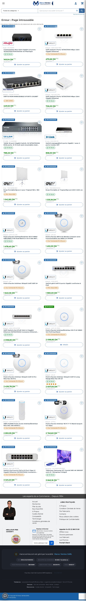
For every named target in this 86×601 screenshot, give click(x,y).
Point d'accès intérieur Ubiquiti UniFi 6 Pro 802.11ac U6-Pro (20, 377)
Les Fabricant (64, 537)
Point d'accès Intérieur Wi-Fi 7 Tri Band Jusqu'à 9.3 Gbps (64, 424)
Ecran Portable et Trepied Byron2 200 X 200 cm (64, 190)
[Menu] (3, 3)
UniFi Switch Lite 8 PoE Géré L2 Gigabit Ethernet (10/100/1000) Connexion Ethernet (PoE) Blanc (20, 331)
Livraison (56, 584)
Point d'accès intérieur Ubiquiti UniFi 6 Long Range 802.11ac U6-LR (63, 377)
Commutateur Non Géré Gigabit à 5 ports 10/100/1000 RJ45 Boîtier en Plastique (20, 50)
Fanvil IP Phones (67, 582)
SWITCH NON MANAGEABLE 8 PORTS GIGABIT (21, 96)
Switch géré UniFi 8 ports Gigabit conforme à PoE (63, 284)
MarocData (12, 597)
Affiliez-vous (63, 532)
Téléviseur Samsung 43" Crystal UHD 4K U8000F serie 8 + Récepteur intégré (64, 471)
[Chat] (5, 596)
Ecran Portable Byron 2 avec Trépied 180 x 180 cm (21, 191)
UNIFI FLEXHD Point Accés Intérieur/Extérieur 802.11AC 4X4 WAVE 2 (21, 424)
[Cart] (82, 3)
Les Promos (63, 540)
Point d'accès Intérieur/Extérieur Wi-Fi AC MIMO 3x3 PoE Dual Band (64, 331)
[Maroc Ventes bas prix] (43, 3)
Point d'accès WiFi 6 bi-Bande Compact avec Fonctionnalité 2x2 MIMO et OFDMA (63, 237)
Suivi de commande (39, 584)
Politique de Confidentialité (69, 519)
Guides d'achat (40, 587)
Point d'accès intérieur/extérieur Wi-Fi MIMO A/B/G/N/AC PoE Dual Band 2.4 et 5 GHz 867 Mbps (20, 237)
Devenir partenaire (66, 535)
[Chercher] (82, 11)
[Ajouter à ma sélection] (39, 29)
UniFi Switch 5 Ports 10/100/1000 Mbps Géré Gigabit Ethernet (62, 50)
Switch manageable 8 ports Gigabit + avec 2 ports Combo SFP (63, 144)
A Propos (62, 506)
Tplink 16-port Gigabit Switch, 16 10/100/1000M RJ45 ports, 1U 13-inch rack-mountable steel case (22, 144)
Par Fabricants (64, 511)
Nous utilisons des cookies (69, 517)
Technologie (55, 587)
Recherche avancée (78, 14)
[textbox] (56, 11)
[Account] (75, 3)
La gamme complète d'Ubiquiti (53, 582)
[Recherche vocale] (77, 11)
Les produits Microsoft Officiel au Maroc (33, 582)
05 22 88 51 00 (73, 529)
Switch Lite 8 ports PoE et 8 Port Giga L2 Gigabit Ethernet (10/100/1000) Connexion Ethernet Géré (20, 471)
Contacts (62, 514)
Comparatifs (48, 587)
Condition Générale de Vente (69, 508)
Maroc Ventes (49, 584)
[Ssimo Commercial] (14, 510)
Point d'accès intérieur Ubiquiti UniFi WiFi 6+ (21, 283)
